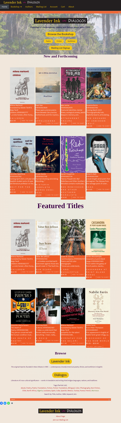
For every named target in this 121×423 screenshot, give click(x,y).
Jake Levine (65, 105)
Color (77, 388)
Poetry (28, 388)
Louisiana (46, 390)
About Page (60, 416)
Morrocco (95, 390)
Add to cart (27, 120)
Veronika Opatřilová (17, 174)
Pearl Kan (39, 105)
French (88, 390)
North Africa (31, 390)
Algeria (40, 390)
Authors (29, 7)
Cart (63, 7)
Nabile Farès (90, 325)
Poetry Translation (39, 388)
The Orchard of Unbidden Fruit (96, 120)
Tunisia (76, 390)
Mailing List (41, 7)
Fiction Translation (60, 388)
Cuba (58, 390)
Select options (94, 346)
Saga (90, 187)
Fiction (49, 388)
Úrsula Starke (41, 174)
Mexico (70, 390)
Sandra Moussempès (94, 256)
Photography (85, 388)
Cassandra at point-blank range (97, 272)
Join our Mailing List (60, 419)
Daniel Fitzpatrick (67, 174)
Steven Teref (25, 107)
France (82, 390)
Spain (53, 390)
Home (4, 7)
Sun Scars (44, 269)
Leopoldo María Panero (20, 325)
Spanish (64, 390)
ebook (23, 388)
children (17, 118)
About (71, 7)
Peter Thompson (97, 327)
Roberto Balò (91, 174)
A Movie (42, 338)
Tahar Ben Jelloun (43, 256)
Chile (24, 390)
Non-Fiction (95, 388)
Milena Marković (16, 105)
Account (53, 7)
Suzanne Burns (92, 105)
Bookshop (15, 7)
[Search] (119, 12)
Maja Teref (14, 110)
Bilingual (71, 388)
